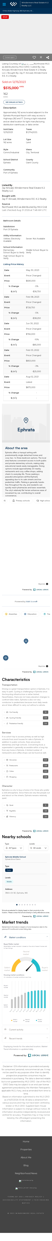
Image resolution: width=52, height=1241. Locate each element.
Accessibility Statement (17, 1200)
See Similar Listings (14, 102)
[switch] (34, 57)
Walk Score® (31, 601)
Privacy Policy (34, 1196)
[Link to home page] (13, 4)
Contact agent (10, 57)
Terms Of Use (15, 1196)
